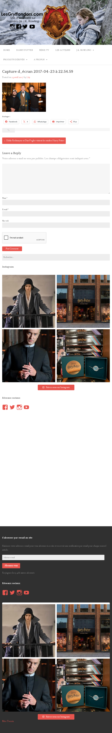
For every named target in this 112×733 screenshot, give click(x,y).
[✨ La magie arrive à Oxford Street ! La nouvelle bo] (83, 301)
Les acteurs (62, 50)
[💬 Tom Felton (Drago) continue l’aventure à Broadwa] (28, 355)
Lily (28, 77)
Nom (4, 198)
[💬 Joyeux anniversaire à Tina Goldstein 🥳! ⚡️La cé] (28, 301)
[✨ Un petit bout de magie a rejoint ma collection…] (83, 355)
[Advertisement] (24, 467)
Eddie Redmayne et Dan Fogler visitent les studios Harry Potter (34, 140)
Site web (5, 221)
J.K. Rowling (83, 50)
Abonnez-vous (11, 565)
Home (6, 50)
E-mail (5, 209)
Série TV (44, 50)
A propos (39, 59)
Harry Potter (24, 50)
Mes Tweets (8, 721)
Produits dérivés (13, 59)
